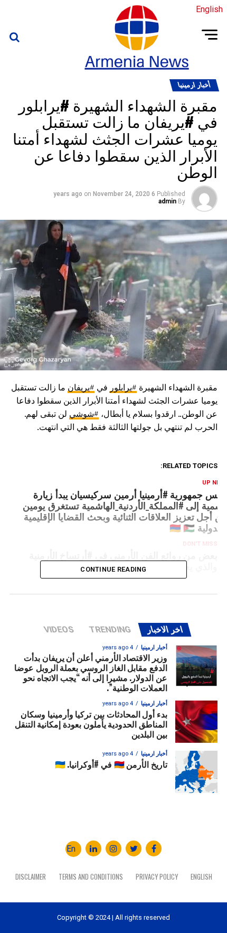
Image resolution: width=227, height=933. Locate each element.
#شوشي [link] (84, 413)
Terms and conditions (91, 877)
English (201, 877)
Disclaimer (30, 877)
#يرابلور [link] (123, 387)
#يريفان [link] (81, 387)
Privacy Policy (157, 877)
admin (167, 201)
